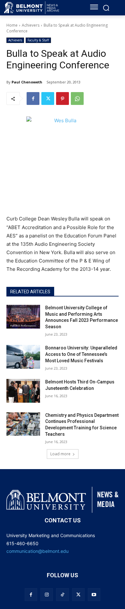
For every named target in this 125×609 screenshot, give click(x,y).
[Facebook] (33, 98)
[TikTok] (62, 594)
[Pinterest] (62, 98)
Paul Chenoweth (27, 82)
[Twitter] (47, 98)
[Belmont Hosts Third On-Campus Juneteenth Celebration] (23, 391)
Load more (60, 454)
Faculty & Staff (38, 40)
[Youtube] (94, 594)
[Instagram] (46, 594)
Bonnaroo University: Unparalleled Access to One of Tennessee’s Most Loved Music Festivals (81, 354)
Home (12, 25)
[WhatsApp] (77, 98)
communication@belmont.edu (37, 551)
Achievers (30, 25)
